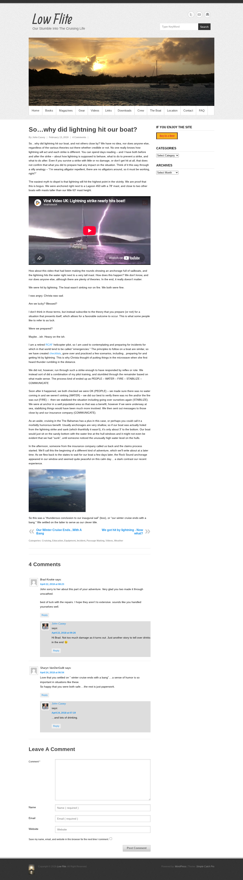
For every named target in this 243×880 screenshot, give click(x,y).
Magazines (66, 110)
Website (33, 828)
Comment (34, 761)
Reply (45, 615)
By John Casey (37, 137)
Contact (188, 110)
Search (204, 26)
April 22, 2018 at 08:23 (52, 584)
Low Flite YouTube (199, 14)
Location (172, 110)
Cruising (46, 540)
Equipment (70, 540)
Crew (140, 110)
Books (49, 110)
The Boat (155, 110)
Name (32, 807)
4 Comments (79, 137)
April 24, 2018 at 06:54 (52, 672)
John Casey (59, 623)
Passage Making (95, 540)
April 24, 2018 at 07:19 (64, 712)
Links (108, 110)
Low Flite (52, 18)
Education (57, 540)
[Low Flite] (121, 72)
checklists (55, 353)
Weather (118, 540)
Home (35, 110)
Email (32, 818)
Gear (82, 110)
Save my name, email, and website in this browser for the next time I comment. (69, 839)
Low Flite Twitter (191, 14)
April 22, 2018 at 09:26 (64, 633)
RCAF (49, 344)
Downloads (125, 110)
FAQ (202, 110)
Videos (95, 110)
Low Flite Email (207, 14)
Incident (81, 540)
